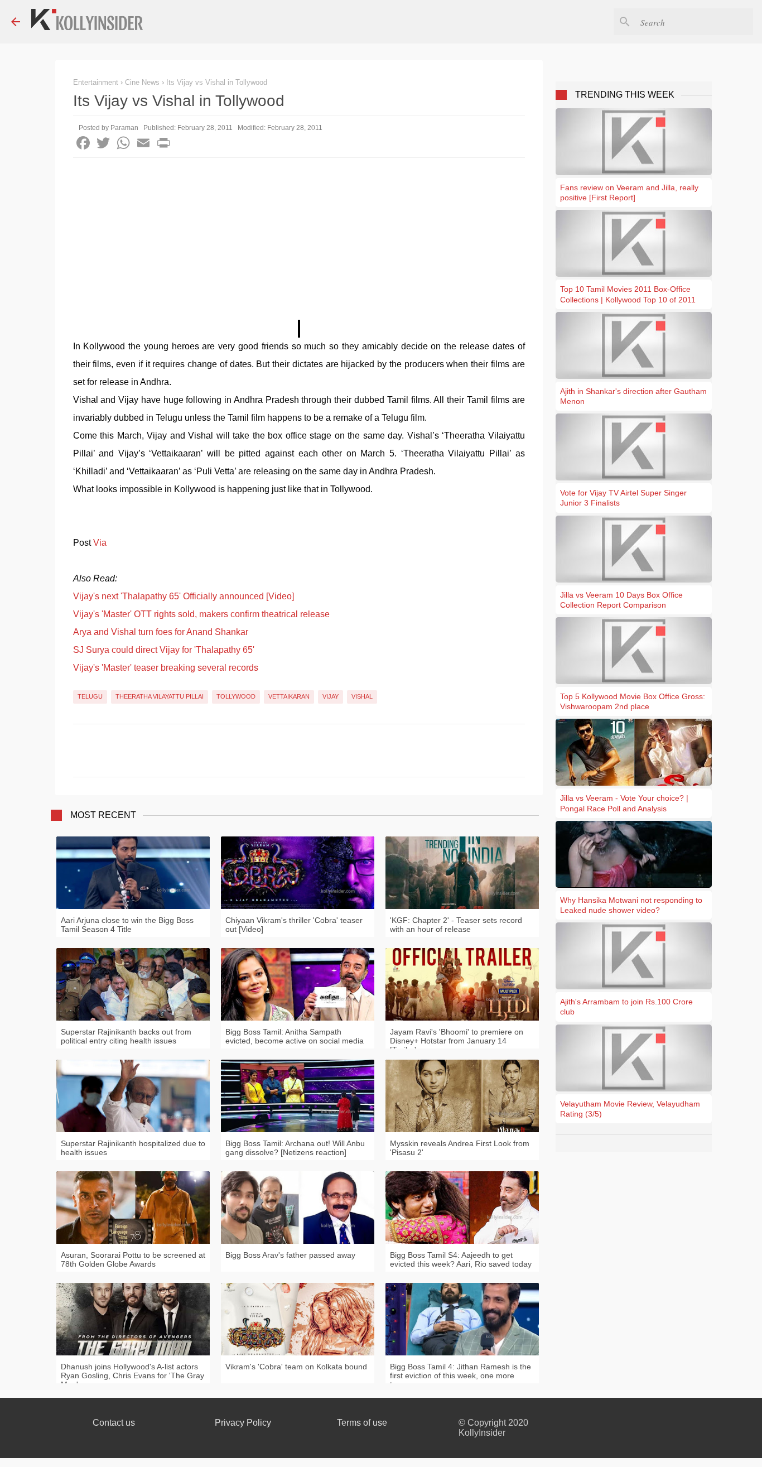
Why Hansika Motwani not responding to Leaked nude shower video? (631, 905)
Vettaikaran (289, 696)
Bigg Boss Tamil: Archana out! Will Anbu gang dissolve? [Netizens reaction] (295, 1148)
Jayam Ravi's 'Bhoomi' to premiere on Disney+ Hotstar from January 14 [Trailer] (456, 1040)
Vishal (362, 696)
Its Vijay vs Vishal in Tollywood (216, 82)
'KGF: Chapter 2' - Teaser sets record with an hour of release (456, 925)
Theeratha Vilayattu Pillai (159, 696)
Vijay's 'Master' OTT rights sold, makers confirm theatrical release (201, 614)
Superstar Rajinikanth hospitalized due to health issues (133, 1148)
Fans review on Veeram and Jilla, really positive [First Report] (629, 192)
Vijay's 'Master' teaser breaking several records (165, 667)
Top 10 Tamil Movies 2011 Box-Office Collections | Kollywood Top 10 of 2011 (628, 294)
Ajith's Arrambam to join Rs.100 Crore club (626, 1006)
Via (100, 542)
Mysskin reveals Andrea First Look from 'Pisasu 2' (459, 1148)
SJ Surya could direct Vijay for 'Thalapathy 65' (163, 650)
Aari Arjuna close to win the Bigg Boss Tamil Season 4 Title (127, 925)
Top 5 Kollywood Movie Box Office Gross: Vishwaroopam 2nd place (632, 701)
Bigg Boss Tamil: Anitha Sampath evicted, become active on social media (294, 1036)
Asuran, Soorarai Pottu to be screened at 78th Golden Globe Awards (133, 1259)
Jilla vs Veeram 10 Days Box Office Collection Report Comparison (621, 599)
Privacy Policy (243, 1422)
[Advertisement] (299, 241)
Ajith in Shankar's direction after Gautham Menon (633, 396)
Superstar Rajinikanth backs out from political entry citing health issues (126, 1036)
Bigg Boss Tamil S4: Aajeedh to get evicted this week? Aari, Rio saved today (461, 1259)
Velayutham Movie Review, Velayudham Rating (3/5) (630, 1108)
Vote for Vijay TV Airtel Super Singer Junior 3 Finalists (623, 497)
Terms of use (362, 1422)
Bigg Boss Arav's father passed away (290, 1254)
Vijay (330, 696)
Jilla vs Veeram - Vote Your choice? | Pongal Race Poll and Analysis (624, 802)
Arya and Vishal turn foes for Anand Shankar (160, 632)
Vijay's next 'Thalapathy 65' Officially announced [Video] (183, 596)
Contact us (114, 1422)
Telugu (90, 696)
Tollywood (235, 696)
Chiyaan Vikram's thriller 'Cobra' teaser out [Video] (294, 925)
